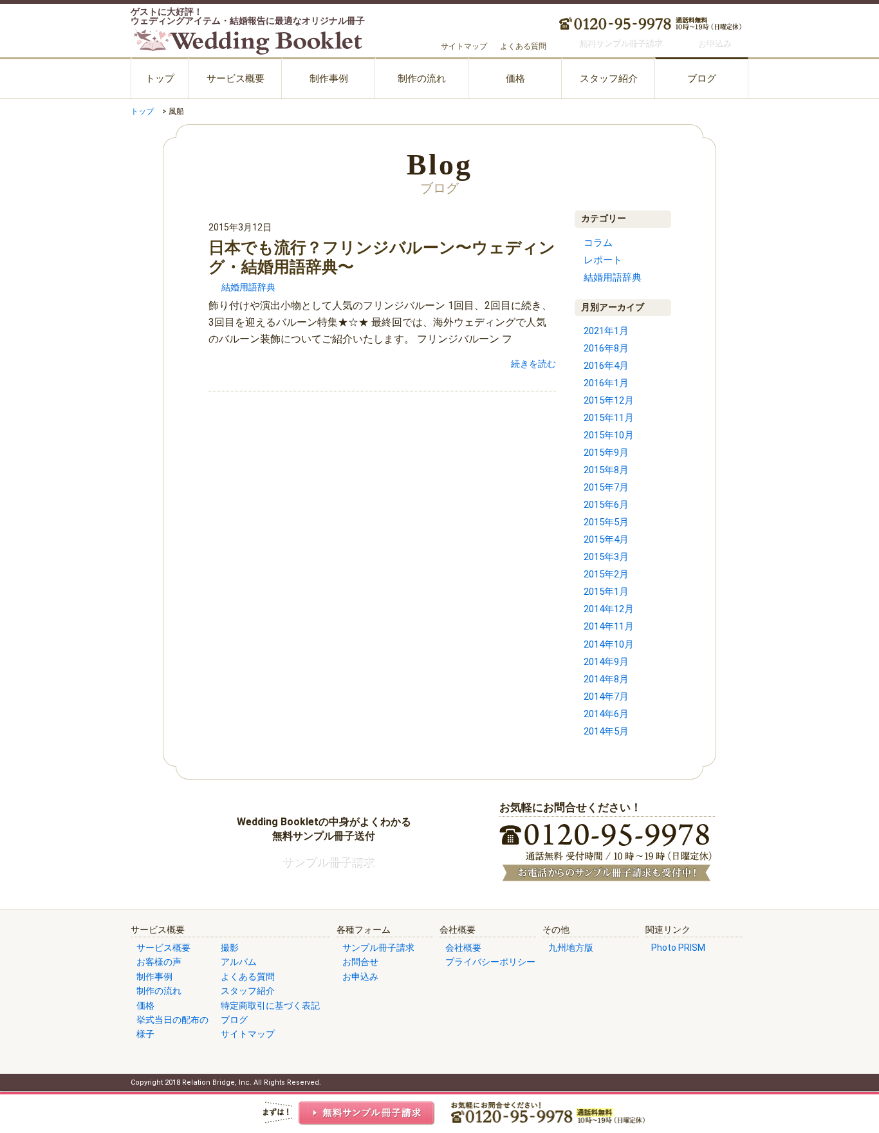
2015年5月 (606, 522)
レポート (603, 260)
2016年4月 (606, 365)
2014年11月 (609, 626)
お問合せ (360, 962)
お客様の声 (158, 962)
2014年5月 (606, 731)
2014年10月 (609, 644)
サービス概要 (235, 78)
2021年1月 (606, 331)
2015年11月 (609, 418)
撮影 (230, 947)
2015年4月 (606, 539)
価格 (515, 78)
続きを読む (533, 364)
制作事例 (329, 78)
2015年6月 (606, 504)
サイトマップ (464, 46)
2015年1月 (606, 591)
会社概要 (463, 947)
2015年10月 (609, 435)
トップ (159, 78)
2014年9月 (606, 662)
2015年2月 (606, 574)
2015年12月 (609, 400)
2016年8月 (606, 348)
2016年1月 (606, 383)
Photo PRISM (678, 947)
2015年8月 (606, 470)
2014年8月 (606, 679)
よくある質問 (523, 46)
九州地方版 (570, 947)
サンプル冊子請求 (378, 947)
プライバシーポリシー (490, 962)
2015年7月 (606, 487)
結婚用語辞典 (248, 287)
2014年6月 (606, 714)
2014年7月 (606, 696)
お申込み (360, 976)
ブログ (701, 78)
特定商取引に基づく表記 (270, 1005)
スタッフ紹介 (609, 78)
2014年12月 (609, 609)
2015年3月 (606, 557)
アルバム (239, 962)
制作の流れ (422, 78)
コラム (598, 242)
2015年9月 (606, 452)
